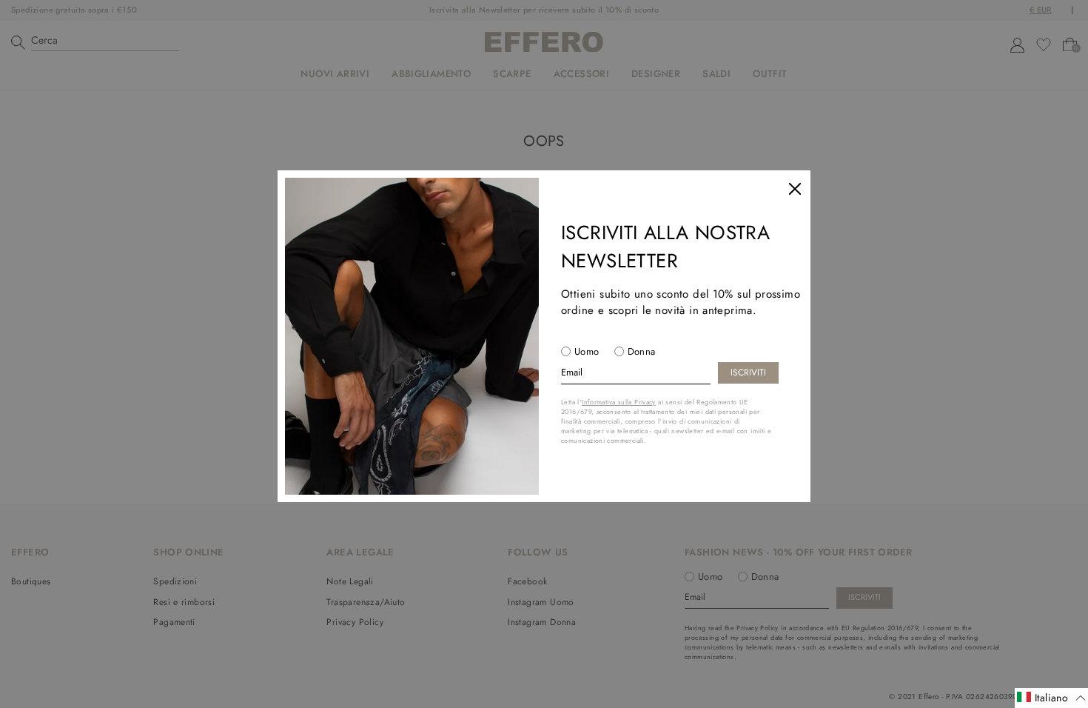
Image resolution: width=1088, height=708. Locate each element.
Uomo (587, 351)
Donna (642, 351)
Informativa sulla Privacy (619, 402)
